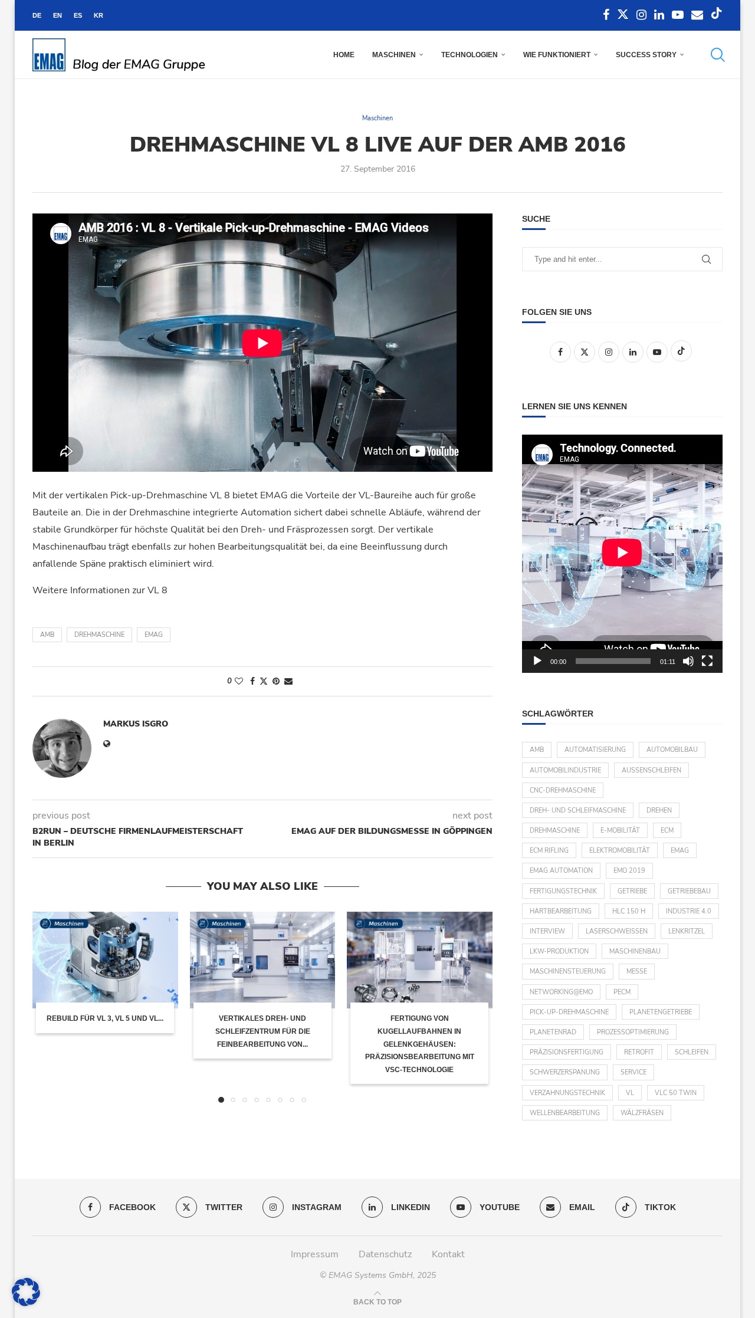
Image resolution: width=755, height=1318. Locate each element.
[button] (48, 1007)
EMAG (154, 634)
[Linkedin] (659, 15)
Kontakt (448, 1254)
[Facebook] (606, 15)
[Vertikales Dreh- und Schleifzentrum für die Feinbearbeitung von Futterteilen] (263, 960)
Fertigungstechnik (563, 891)
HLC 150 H (628, 911)
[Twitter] (623, 15)
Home (343, 55)
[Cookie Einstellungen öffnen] (26, 1303)
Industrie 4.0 (688, 911)
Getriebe (632, 891)
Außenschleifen (651, 770)
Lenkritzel (686, 931)
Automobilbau (672, 749)
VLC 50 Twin (676, 1093)
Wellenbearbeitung (565, 1113)
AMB (47, 634)
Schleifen (691, 1052)
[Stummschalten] (688, 661)
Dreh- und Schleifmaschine (578, 810)
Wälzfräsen (642, 1113)
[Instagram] (641, 15)
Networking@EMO (561, 992)
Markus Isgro (135, 724)
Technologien (469, 55)
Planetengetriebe (660, 1012)
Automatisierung (595, 749)
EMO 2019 (629, 870)
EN (57, 15)
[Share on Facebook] (252, 681)
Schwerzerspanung (565, 1072)
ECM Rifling (549, 850)
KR (98, 15)
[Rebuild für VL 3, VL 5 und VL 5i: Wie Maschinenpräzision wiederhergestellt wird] (105, 960)
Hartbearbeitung (561, 911)
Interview (547, 931)
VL (630, 1093)
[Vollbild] (707, 661)
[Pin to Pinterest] (276, 681)
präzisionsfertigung (566, 1052)
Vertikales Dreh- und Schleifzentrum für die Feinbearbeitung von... (262, 1031)
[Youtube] (678, 15)
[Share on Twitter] (264, 681)
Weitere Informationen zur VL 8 (100, 590)
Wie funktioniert (556, 55)
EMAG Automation (561, 870)
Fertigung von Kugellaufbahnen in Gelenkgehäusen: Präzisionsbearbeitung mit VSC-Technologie (419, 1043)
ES (78, 15)
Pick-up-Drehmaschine (569, 1012)
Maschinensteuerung (568, 971)
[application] (622, 554)
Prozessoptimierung (633, 1032)
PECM (622, 992)
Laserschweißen (617, 931)
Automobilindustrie (565, 770)
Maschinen (394, 55)
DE (36, 15)
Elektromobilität (619, 850)
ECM (667, 830)
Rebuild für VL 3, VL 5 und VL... (105, 1018)
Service (633, 1072)
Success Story (646, 55)
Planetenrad (553, 1032)
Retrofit (639, 1052)
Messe (636, 971)
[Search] (717, 54)
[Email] (697, 15)
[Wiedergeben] (537, 661)
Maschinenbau (635, 951)
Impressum (315, 1254)
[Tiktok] (717, 15)
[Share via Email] (288, 681)
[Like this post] (239, 681)
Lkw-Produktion (559, 951)
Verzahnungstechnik (567, 1093)
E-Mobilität (620, 830)
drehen (659, 810)
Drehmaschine (99, 634)
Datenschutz (385, 1254)
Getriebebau (689, 891)
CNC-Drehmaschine (563, 790)
